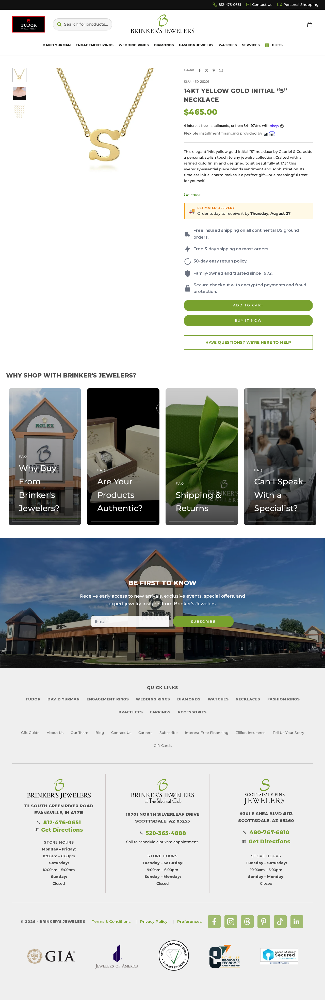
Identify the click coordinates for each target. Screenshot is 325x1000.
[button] (82, 24)
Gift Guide (30, 732)
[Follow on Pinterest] (263, 921)
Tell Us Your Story (288, 732)
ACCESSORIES (192, 712)
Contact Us (262, 4)
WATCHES (218, 699)
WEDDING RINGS (153, 699)
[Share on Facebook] (200, 70)
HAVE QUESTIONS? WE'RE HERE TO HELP (248, 342)
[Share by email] (221, 70)
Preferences (189, 921)
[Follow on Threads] (247, 921)
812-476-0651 (230, 4)
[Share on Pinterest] (214, 70)
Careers (145, 732)
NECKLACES (248, 699)
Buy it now (248, 320)
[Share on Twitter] (207, 70)
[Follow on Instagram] (230, 921)
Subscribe (203, 621)
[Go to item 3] (19, 112)
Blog (99, 732)
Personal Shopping (301, 4)
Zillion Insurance (251, 732)
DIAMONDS (189, 699)
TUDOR (33, 699)
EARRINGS (160, 712)
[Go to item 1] (19, 75)
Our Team (79, 732)
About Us (55, 732)
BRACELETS (131, 712)
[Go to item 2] (19, 93)
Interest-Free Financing (207, 732)
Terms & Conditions (111, 921)
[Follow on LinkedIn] (296, 921)
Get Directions (62, 829)
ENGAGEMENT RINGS (108, 699)
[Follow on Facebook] (214, 921)
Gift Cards (163, 745)
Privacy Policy (154, 921)
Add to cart (248, 305)
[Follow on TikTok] (280, 921)
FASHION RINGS (283, 699)
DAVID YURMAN (63, 699)
